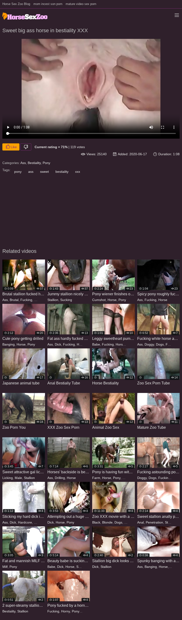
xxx (77, 171)
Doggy (149, 344)
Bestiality (34, 163)
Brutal (14, 300)
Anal (140, 522)
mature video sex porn (81, 4)
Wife (125, 478)
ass (30, 171)
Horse (112, 300)
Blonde (107, 522)
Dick (58, 344)
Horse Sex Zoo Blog (16, 4)
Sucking (66, 300)
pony (18, 171)
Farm (96, 478)
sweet (44, 171)
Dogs (160, 344)
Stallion (39, 300)
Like (14, 147)
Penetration (154, 522)
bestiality (61, 171)
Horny (65, 611)
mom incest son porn (47, 4)
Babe (96, 344)
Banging (8, 344)
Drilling (60, 478)
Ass (23, 163)
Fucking (26, 300)
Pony (46, 163)
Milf (5, 567)
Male (18, 478)
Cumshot (99, 300)
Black (96, 522)
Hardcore (84, 344)
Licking (7, 478)
